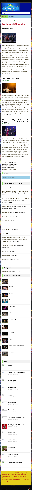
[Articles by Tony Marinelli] (4, 390)
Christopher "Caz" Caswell (16, 425)
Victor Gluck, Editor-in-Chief (16, 372)
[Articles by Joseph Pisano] (4, 413)
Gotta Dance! (13, 216)
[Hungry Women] (5, 341)
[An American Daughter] (5, 315)
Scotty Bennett (12, 402)
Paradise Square (8, 28)
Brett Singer (11, 447)
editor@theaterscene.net (8, 167)
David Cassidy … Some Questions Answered (15, 187)
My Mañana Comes (14, 259)
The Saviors (11, 352)
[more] (8, 73)
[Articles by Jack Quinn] (4, 435)
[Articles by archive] (4, 368)
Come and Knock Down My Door (17, 212)
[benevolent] (5, 289)
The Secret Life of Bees (11, 78)
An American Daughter (14, 312)
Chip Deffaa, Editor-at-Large (16, 417)
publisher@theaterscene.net (9, 164)
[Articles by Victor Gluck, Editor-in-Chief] (4, 375)
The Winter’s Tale (12, 319)
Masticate (11, 16)
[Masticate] (5, 295)
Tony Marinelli (12, 387)
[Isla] (5, 302)
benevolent (11, 286)
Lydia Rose (11, 439)
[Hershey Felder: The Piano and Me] (5, 348)
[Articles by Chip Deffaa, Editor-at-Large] (4, 420)
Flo (7, 225)
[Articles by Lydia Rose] (4, 443)
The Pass (11, 325)
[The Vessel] (5, 335)
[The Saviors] (5, 354)
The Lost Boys (14, 221)
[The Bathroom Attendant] (5, 282)
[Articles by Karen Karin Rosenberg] (4, 465)
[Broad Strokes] (5, 308)
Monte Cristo (11, 251)
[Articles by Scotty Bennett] (4, 405)
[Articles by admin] (4, 398)
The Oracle (16, 241)
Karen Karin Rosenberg (15, 462)
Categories (5, 271)
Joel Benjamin (12, 380)
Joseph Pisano (12, 410)
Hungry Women (12, 339)
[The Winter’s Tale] (5, 322)
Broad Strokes (12, 306)
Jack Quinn (11, 432)
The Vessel (11, 332)
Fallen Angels (14, 229)
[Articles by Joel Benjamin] (4, 383)
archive (10, 365)
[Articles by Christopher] (4, 428)
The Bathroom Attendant (14, 280)
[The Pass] (5, 328)
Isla (9, 299)
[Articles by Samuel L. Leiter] (4, 458)
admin (10, 395)
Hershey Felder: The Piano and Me (16, 345)
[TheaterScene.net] (16, 7)
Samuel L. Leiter (13, 454)
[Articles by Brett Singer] (4, 450)
